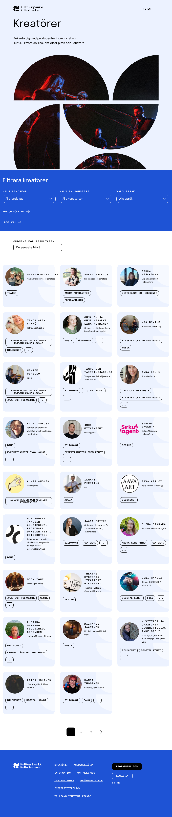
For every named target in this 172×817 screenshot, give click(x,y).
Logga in (122, 776)
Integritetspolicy (67, 788)
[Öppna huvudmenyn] (156, 9)
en (148, 9)
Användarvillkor (91, 780)
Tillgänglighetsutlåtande (72, 796)
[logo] (30, 9)
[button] (12, 222)
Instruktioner (64, 780)
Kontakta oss (86, 773)
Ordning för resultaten (33, 241)
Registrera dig (127, 766)
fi (144, 9)
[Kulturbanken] (30, 767)
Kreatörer (61, 765)
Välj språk (125, 191)
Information (62, 773)
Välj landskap (15, 191)
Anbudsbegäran (83, 765)
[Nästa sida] (101, 732)
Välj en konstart (75, 191)
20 (89, 733)
